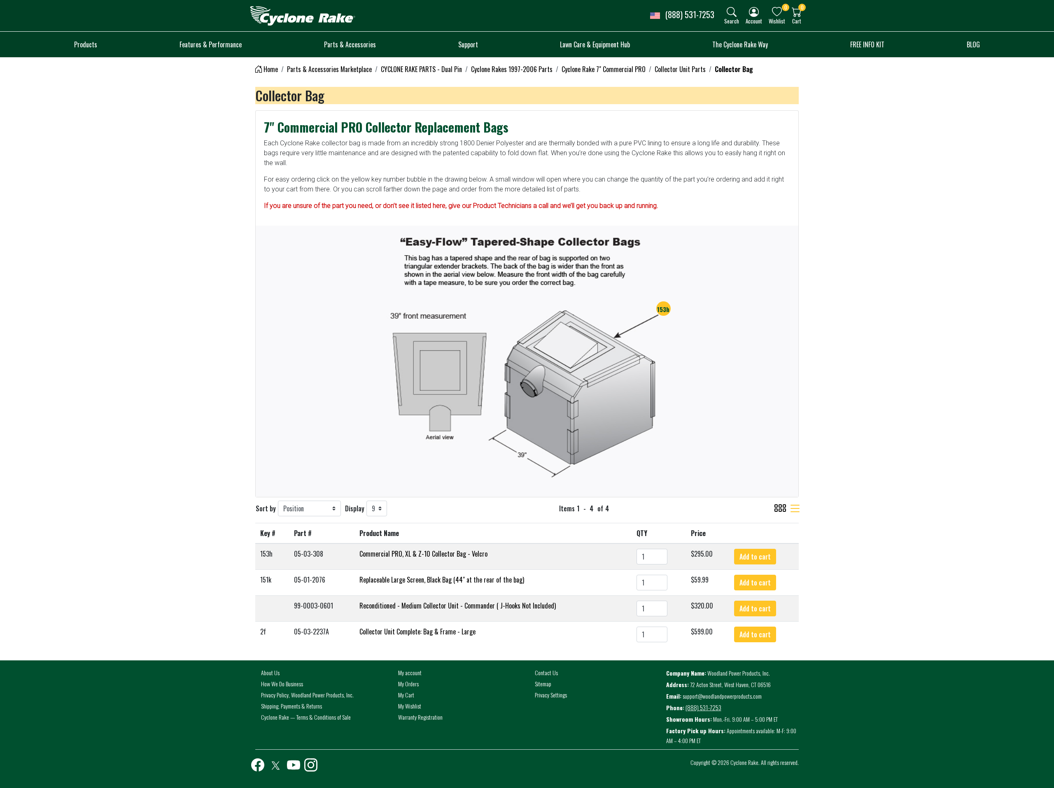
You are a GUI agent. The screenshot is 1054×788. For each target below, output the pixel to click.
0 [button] (785, 7)
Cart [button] (796, 21)
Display (354, 508)
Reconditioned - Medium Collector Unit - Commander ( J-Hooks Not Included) (457, 606)
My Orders (408, 683)
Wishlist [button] (777, 21)
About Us (270, 672)
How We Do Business (282, 683)
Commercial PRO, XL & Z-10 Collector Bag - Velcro (423, 554)
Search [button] (731, 21)
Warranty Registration (420, 717)
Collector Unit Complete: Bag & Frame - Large (417, 631)
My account (410, 672)
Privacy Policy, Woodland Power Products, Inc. (307, 694)
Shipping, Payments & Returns (291, 706)
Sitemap (543, 683)
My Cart (406, 694)
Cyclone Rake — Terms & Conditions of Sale (306, 717)
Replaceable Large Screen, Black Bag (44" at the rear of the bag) (441, 580)
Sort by (266, 508)
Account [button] (754, 21)
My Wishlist (409, 706)
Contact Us (546, 672)
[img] (732, 12)
